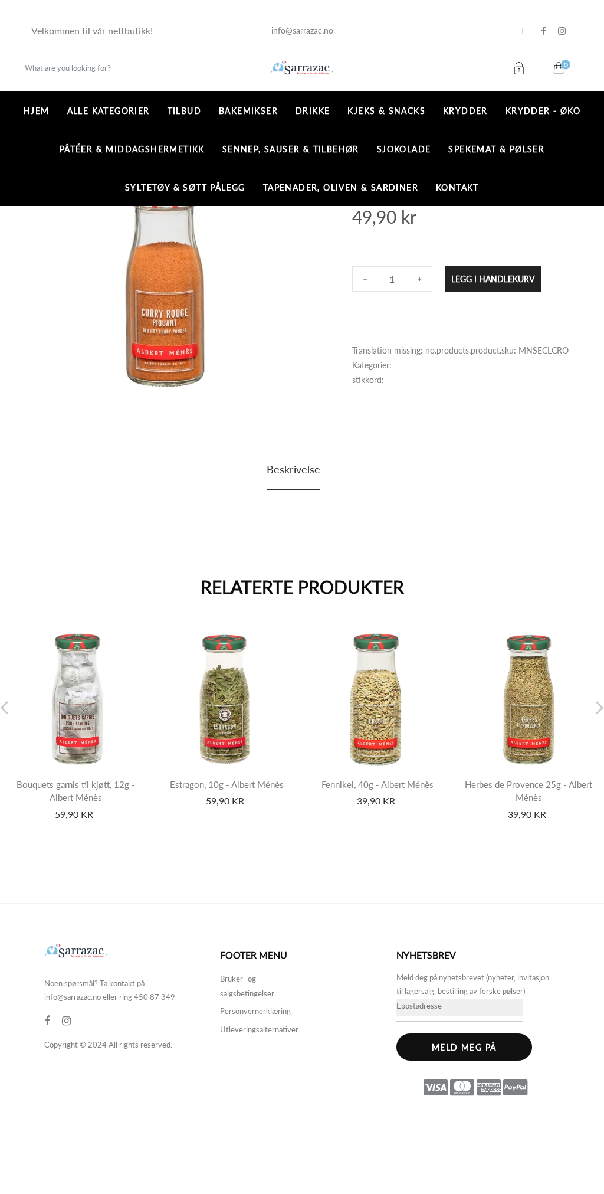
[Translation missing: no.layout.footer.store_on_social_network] (543, 31)
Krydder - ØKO (542, 111)
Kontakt (457, 187)
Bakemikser (248, 111)
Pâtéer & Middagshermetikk (132, 149)
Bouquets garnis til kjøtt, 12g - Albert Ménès (76, 791)
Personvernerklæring (255, 1011)
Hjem (37, 111)
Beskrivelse (293, 469)
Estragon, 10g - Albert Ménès (227, 784)
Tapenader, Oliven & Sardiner (340, 187)
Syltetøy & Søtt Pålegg (185, 187)
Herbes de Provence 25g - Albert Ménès (528, 791)
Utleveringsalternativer (259, 1029)
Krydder (465, 111)
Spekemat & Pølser (496, 149)
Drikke (313, 111)
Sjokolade (404, 149)
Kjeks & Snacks (386, 111)
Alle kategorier (108, 111)
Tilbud (184, 111)
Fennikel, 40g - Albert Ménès (377, 784)
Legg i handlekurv (492, 279)
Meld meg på (464, 1047)
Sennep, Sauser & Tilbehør (290, 149)
